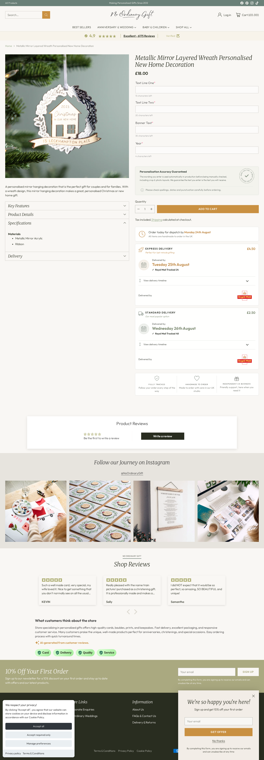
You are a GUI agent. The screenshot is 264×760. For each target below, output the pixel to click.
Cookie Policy (144, 750)
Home (8, 46)
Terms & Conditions (33, 753)
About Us (138, 709)
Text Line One (145, 83)
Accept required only (38, 734)
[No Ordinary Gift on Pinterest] (247, 3)
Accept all (38, 726)
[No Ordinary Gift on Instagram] (252, 3)
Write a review (162, 436)
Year (139, 143)
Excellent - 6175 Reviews (139, 36)
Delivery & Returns (144, 722)
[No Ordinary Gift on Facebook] (242, 3)
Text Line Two (145, 102)
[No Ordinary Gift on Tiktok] (257, 3)
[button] (129, 611)
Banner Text (144, 123)
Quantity (140, 201)
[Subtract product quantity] (138, 209)
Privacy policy (13, 753)
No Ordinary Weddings (83, 716)
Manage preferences (39, 743)
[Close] (253, 696)
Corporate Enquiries (81, 709)
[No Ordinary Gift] (132, 15)
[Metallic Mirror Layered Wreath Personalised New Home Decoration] (67, 116)
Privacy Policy (126, 750)
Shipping (156, 219)
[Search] (46, 15)
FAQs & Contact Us (144, 716)
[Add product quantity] (151, 209)
